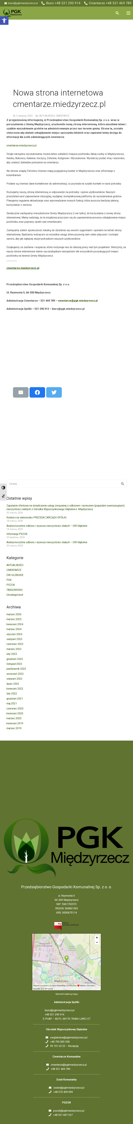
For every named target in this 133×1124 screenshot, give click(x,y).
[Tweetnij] (54, 392)
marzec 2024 (13, 629)
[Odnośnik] (13, 13)
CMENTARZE (62, 115)
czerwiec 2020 (14, 708)
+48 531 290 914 (53, 1014)
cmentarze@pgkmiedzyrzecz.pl (68, 1064)
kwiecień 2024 (14, 624)
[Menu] (128, 13)
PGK (9, 579)
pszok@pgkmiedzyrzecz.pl (67, 1110)
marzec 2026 (13, 614)
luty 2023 (11, 653)
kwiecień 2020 (14, 713)
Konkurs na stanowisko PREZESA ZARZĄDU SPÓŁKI (36, 517)
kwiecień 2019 (14, 723)
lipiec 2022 (12, 683)
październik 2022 (16, 668)
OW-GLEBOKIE (14, 575)
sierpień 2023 (14, 639)
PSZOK (10, 584)
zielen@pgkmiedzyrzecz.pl (67, 1087)
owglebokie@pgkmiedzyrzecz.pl (67, 1037)
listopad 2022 (14, 663)
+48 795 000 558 (59, 1041)
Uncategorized (14, 594)
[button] (4, 20)
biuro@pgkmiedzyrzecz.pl (58, 1010)
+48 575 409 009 (62, 1092)
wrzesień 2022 (15, 673)
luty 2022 (11, 693)
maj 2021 (11, 703)
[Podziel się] (37, 392)
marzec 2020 (13, 718)
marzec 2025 (13, 619)
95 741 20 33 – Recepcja (63, 1046)
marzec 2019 (13, 728)
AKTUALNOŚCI (47, 115)
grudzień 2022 (14, 659)
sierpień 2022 (14, 678)
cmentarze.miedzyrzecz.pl (21, 145)
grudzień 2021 (14, 698)
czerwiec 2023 (14, 644)
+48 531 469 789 (59, 1069)
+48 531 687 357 (62, 1115)
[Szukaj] (117, 13)
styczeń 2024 (14, 634)
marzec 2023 (13, 649)
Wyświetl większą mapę (66, 994)
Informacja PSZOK (16, 534)
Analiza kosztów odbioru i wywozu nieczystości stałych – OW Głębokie (46, 525)
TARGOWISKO (14, 589)
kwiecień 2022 (14, 688)
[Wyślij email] (21, 392)
